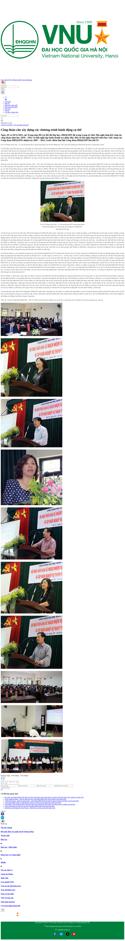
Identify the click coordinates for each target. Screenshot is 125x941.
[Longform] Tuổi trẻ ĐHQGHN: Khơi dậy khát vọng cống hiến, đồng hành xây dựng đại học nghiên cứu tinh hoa (40, 804)
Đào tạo (7, 103)
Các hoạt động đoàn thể (21, 125)
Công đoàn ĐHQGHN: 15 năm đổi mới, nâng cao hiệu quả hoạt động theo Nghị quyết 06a (33, 802)
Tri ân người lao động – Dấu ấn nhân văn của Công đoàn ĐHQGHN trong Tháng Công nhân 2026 (35, 799)
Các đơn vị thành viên (11, 112)
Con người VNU (7, 882)
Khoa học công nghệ (11, 105)
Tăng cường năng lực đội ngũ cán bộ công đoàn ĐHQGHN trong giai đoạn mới (29, 806)
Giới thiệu (8, 102)
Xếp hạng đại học (8, 902)
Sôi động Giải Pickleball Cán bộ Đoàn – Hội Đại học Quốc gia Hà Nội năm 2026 (30, 808)
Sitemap (29, 80)
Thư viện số (4, 80)
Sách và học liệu (7, 894)
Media (3, 862)
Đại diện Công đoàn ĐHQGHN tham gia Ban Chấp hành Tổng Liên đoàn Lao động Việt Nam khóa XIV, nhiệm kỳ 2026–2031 (44, 797)
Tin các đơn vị (6, 870)
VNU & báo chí (7, 898)
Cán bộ (7, 110)
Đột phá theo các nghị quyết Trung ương (17, 832)
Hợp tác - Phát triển (9, 847)
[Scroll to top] (3, 910)
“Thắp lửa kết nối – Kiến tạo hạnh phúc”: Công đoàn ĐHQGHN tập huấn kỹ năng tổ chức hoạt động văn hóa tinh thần (42, 801)
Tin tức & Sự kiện (6, 125)
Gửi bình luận (5, 788)
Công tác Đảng (7, 874)
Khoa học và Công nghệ (10, 855)
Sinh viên (8, 109)
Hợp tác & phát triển (11, 107)
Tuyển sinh (5, 835)
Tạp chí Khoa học (8, 890)
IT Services (23, 80)
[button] (62, 814)
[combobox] (3, 83)
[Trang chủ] (59, 78)
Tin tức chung (6, 828)
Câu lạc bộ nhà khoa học (11, 886)
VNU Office (12, 80)
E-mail (18, 80)
